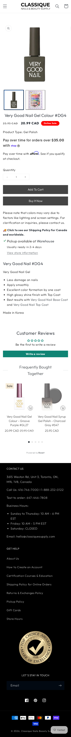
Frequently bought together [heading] (35, 370)
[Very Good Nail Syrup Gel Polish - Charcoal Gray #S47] (52, 397)
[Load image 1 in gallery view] (14, 100)
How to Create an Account (24, 567)
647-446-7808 (37, 498)
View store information (22, 252)
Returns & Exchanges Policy (25, 593)
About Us (13, 558)
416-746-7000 (28, 490)
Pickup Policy (15, 601)
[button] (5, 6)
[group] (19, 407)
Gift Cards (14, 610)
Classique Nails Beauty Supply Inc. (40, 731)
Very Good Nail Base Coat (49, 300)
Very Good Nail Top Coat (31, 305)
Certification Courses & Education (30, 575)
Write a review (35, 354)
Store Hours (15, 618)
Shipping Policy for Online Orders (29, 584)
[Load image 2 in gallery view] (35, 100)
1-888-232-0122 (52, 490)
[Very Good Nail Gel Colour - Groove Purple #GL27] (19, 397)
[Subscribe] (60, 685)
